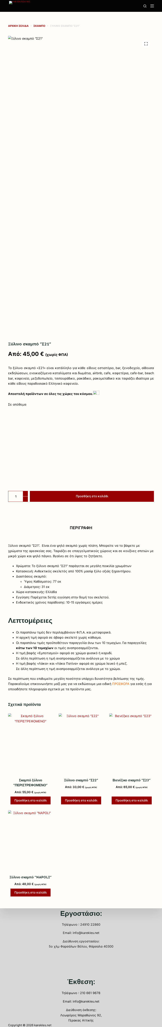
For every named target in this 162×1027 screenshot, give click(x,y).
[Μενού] (152, 6)
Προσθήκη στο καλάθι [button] (30, 800)
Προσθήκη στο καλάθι (92, 496)
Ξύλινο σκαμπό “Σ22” (81, 780)
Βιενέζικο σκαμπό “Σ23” (132, 780)
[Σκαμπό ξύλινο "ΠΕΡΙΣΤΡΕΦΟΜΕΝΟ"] (30, 743)
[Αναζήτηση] (144, 6)
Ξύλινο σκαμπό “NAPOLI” (30, 877)
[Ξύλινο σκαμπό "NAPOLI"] (30, 840)
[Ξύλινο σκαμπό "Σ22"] (81, 743)
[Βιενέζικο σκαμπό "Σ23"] (131, 743)
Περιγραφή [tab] (81, 527)
